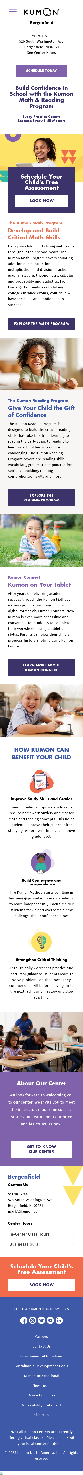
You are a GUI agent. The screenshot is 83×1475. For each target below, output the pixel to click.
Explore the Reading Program (42, 497)
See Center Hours (41, 53)
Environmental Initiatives (41, 1356)
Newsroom (42, 1386)
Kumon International (41, 1376)
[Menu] (14, 12)
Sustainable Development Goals (41, 1366)
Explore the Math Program (41, 323)
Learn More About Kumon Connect (41, 667)
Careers (41, 1337)
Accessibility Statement (41, 1405)
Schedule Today (41, 70)
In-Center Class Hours (29, 1234)
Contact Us (41, 1346)
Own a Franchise (41, 1395)
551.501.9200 (41, 36)
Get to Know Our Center (41, 1149)
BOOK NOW (41, 200)
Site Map (41, 1415)
